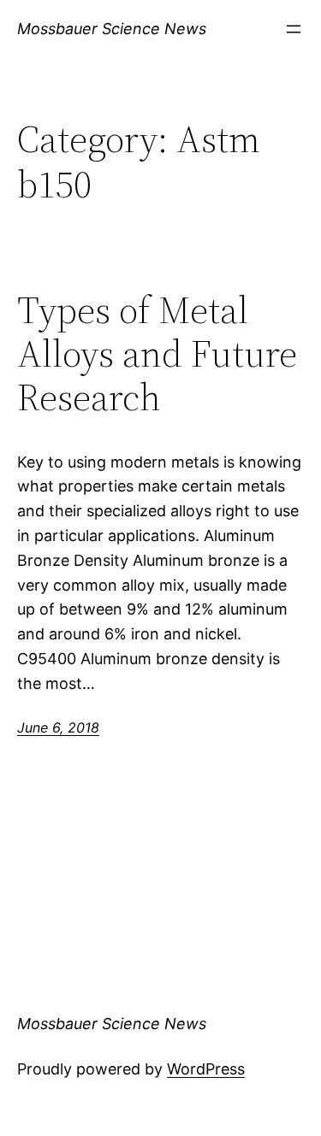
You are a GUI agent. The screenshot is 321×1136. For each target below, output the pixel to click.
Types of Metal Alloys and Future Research (157, 354)
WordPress (206, 1069)
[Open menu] (293, 29)
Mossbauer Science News (111, 29)
